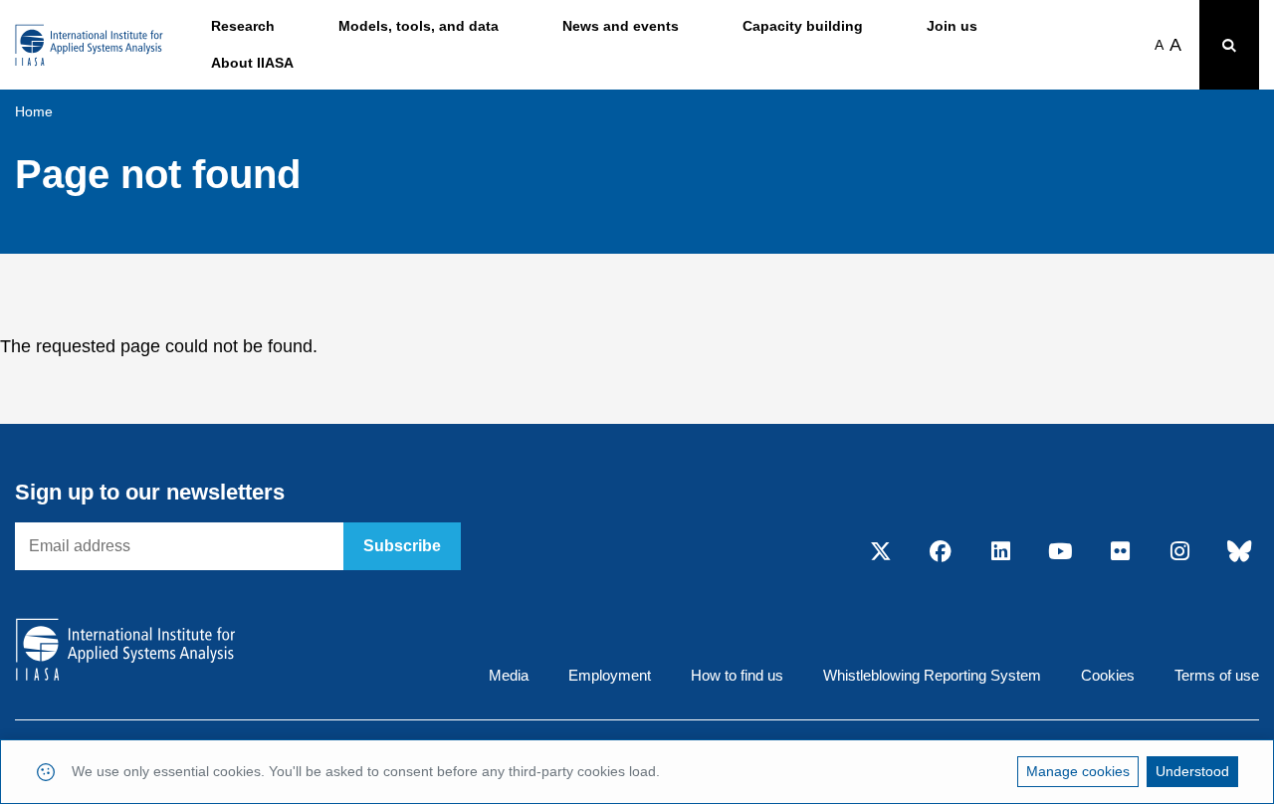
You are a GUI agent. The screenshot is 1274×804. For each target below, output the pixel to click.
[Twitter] (881, 552)
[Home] (89, 45)
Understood (1192, 771)
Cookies (1108, 675)
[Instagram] (1179, 552)
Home (34, 111)
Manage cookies (1078, 771)
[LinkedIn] (1000, 552)
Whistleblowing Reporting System (932, 675)
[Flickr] (1120, 552)
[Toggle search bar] (1229, 45)
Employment (609, 675)
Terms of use (1216, 675)
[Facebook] (940, 552)
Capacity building (803, 26)
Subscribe (402, 545)
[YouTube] (1060, 552)
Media (509, 675)
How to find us (737, 675)
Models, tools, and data (418, 26)
